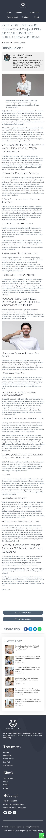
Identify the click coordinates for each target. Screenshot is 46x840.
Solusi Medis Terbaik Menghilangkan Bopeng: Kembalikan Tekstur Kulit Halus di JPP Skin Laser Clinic (27, 669)
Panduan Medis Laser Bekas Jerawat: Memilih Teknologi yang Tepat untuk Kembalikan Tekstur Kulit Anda (28, 658)
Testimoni (25, 17)
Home (9, 12)
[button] (26, 629)
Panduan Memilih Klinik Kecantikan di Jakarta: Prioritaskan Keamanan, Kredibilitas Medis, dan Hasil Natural (28, 701)
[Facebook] (5, 812)
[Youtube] (14, 812)
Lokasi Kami (34, 12)
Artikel (36, 17)
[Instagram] (10, 812)
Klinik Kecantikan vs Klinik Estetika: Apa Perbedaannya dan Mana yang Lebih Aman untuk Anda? (26, 680)
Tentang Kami (12, 17)
